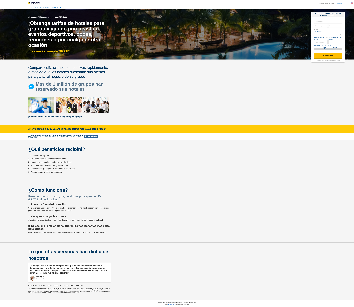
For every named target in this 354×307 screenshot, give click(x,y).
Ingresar (339, 3)
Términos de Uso (336, 60)
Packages (46, 7)
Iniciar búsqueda (91, 136)
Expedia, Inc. (171, 304)
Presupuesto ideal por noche (322, 45)
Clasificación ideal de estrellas (334, 38)
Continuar (328, 55)
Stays (30, 7)
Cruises (62, 7)
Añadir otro (318, 29)
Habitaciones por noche (319, 38)
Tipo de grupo (318, 31)
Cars (40, 7)
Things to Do (54, 7)
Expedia (177, 3)
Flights (36, 7)
